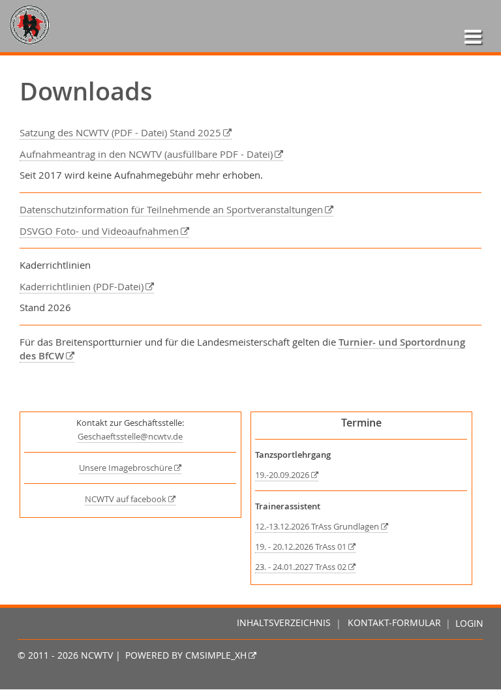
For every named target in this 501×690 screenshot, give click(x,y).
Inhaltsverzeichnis (284, 623)
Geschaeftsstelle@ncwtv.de (130, 436)
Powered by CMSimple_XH (186, 655)
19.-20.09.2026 (282, 475)
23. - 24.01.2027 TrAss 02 (300, 567)
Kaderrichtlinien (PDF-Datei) (82, 286)
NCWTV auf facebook (125, 499)
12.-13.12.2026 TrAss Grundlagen (317, 526)
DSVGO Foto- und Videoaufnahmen (99, 230)
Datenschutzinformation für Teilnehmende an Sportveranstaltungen (171, 209)
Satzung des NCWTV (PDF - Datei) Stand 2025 (120, 132)
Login (469, 623)
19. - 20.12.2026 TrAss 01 (300, 546)
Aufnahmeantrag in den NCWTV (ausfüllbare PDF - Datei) (146, 153)
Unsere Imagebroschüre (125, 467)
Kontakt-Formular (394, 623)
